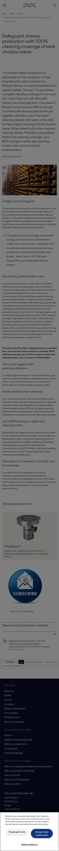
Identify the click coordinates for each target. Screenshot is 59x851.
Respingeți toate (17, 832)
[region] (29, 831)
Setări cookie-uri (29, 844)
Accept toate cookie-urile (41, 833)
